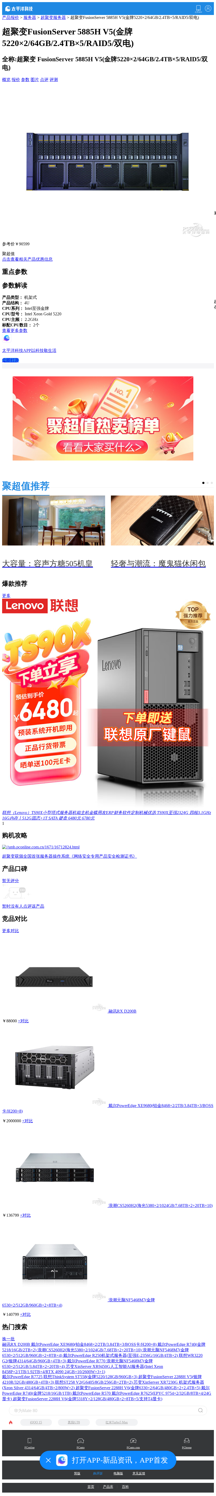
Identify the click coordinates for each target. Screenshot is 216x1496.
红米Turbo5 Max (117, 1422)
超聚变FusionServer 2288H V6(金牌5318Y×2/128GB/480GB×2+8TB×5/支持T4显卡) (87, 1399)
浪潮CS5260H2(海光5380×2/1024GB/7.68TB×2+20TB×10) (161, 1205)
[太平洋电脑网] (26, 8)
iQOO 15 (36, 1422)
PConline (29, 1447)
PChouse (187, 1447)
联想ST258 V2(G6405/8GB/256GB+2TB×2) (94, 1382)
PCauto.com (133, 1447)
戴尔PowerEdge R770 (86, 1361)
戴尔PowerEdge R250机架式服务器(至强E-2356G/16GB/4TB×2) (121, 1355)
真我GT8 (74, 1422)
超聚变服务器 (53, 17)
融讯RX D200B (122, 1011)
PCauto (81, 1447)
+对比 (23, 1021)
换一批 (8, 1339)
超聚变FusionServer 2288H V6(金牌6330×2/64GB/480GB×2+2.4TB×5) (138, 1388)
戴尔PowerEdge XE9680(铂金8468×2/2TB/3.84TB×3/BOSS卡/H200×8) (94, 1344)
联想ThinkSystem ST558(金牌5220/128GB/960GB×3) (90, 1376)
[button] (203, 483)
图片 (35, 79)
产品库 (108, 1487)
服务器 (29, 17)
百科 (125, 1487)
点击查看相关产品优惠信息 (27, 259)
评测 (54, 79)
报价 (16, 79)
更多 (6, 595)
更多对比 (10, 930)
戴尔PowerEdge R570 (92, 1393)
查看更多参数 (14, 330)
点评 (44, 79)
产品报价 (10, 17)
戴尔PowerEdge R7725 (22, 1376)
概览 (6, 79)
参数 (25, 79)
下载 (198, 9)
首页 (90, 1487)
